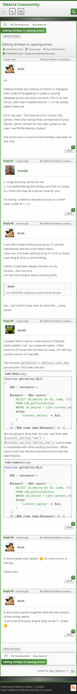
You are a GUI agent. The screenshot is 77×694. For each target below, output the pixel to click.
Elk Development (19, 24)
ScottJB (23, 170)
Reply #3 (8, 321)
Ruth (21, 69)
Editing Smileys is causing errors (23, 30)
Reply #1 (8, 161)
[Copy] (22, 374)
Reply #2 (8, 223)
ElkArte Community (21, 4)
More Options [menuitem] (11, 36)
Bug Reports (39, 24)
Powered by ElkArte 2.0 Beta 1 (17, 686)
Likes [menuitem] (70, 150)
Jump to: (43, 670)
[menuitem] (74, 11)
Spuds (22, 330)
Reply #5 (8, 591)
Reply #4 (8, 537)
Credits (40, 686)
